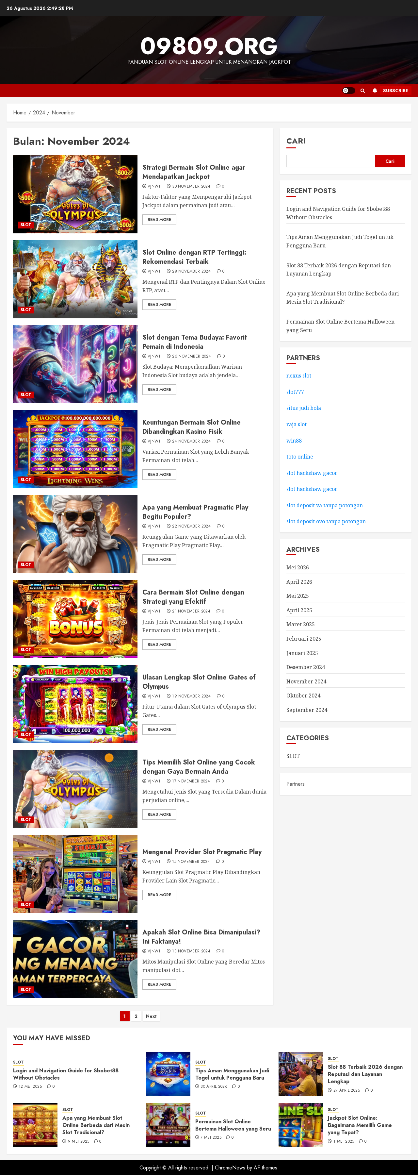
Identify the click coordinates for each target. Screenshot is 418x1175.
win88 (294, 440)
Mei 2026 (297, 567)
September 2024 (306, 709)
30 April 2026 (214, 1086)
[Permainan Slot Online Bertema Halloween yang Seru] (168, 1125)
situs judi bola (303, 408)
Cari (296, 140)
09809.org (209, 46)
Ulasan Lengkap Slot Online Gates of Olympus (199, 682)
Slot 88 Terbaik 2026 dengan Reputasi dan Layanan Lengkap (365, 1074)
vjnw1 (154, 186)
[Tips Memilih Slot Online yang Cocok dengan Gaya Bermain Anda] (75, 789)
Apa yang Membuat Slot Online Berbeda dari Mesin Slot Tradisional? (96, 1125)
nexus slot (298, 375)
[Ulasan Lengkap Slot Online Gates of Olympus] (75, 704)
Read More (159, 220)
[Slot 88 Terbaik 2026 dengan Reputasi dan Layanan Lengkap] (301, 1074)
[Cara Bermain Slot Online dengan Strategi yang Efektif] (75, 619)
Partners (295, 784)
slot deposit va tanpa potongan (325, 505)
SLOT (26, 225)
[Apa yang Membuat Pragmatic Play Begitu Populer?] (75, 534)
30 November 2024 (191, 186)
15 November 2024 (191, 861)
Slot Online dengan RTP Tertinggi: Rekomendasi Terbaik (194, 257)
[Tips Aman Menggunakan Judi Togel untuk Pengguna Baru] (168, 1074)
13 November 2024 (191, 951)
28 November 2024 (191, 271)
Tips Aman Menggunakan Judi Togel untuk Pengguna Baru (232, 1074)
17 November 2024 (191, 781)
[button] (363, 90)
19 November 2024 (191, 696)
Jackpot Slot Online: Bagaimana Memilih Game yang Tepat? (360, 1125)
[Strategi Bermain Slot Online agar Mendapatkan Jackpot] (75, 194)
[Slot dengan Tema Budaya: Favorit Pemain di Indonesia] (75, 364)
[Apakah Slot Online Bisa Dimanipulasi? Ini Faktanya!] (75, 959)
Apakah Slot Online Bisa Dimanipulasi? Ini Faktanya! (201, 937)
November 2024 (306, 681)
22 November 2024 (191, 526)
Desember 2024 (305, 667)
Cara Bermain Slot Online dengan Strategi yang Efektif (193, 597)
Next (151, 1016)
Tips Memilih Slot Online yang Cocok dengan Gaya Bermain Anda (198, 767)
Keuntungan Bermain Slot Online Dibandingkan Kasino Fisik (191, 427)
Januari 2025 (302, 653)
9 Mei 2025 (78, 1141)
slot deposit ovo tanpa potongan (326, 521)
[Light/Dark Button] (348, 90)
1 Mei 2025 (343, 1141)
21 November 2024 (191, 611)
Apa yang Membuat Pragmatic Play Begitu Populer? (195, 512)
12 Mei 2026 (30, 1086)
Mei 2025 (297, 596)
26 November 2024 (191, 356)
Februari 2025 (303, 638)
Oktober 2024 (303, 695)
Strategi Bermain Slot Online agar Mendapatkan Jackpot (193, 172)
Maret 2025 (300, 624)
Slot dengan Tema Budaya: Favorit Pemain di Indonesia (194, 342)
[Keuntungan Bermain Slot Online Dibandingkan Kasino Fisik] (75, 449)
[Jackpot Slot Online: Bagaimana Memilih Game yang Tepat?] (301, 1125)
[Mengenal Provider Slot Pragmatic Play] (75, 874)
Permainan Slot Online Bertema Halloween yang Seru (233, 1125)
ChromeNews (230, 1167)
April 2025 (299, 610)
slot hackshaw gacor (312, 473)
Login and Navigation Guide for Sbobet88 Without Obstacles (66, 1074)
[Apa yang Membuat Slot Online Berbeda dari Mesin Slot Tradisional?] (35, 1125)
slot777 (295, 391)
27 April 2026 (347, 1090)
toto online (299, 456)
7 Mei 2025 (211, 1137)
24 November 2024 (191, 441)
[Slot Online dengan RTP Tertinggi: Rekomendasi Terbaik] (75, 279)
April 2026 (299, 581)
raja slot (296, 424)
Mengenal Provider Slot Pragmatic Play (202, 852)
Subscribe (395, 90)
